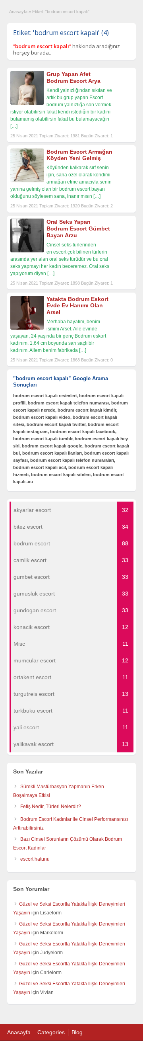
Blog (77, 1032)
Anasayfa (18, 11)
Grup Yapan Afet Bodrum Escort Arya (73, 77)
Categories (51, 1032)
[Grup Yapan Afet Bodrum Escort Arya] (27, 103)
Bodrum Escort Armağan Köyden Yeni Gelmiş (79, 155)
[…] (13, 126)
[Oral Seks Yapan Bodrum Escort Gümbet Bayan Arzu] (27, 251)
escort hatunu (35, 859)
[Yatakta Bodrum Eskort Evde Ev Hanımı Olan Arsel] (27, 328)
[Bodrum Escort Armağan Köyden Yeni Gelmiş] (27, 181)
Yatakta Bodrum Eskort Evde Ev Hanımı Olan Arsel (77, 306)
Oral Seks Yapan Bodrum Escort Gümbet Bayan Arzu (78, 228)
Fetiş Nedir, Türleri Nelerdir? (50, 806)
